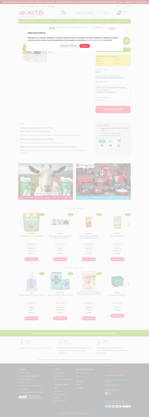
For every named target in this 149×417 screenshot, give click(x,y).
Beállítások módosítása (68, 46)
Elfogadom (85, 46)
